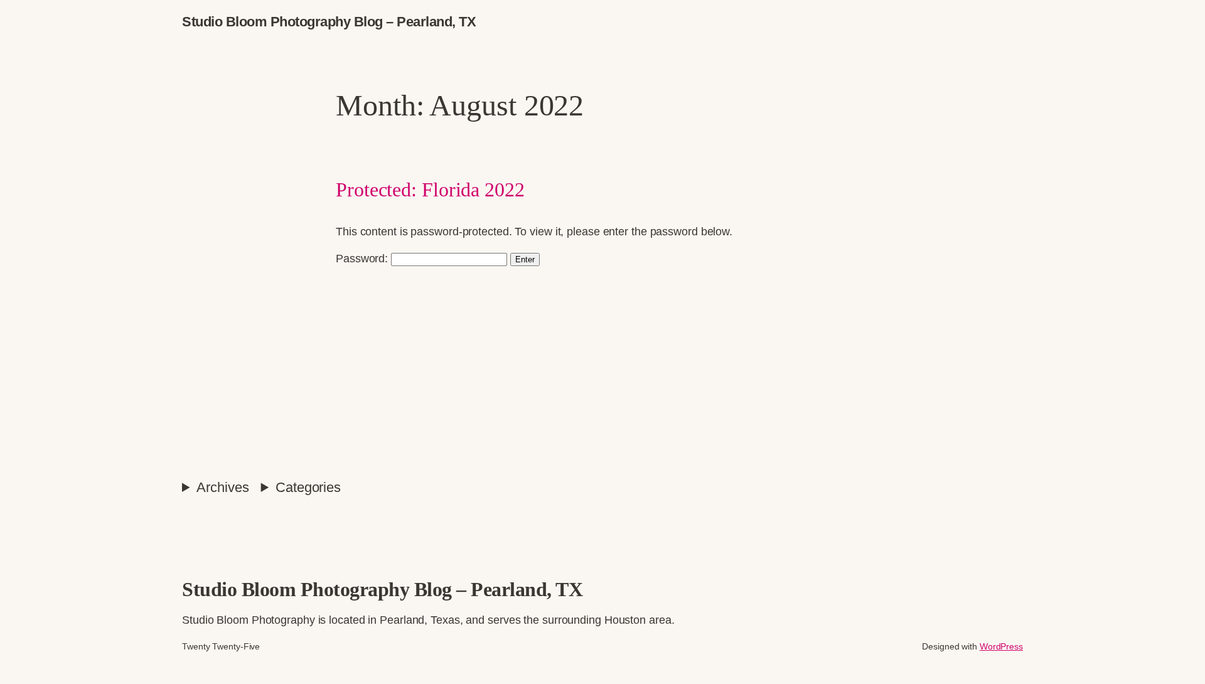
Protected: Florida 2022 (430, 189)
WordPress (1001, 646)
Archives (222, 487)
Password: (363, 258)
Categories (308, 487)
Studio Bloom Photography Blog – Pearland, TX (329, 21)
